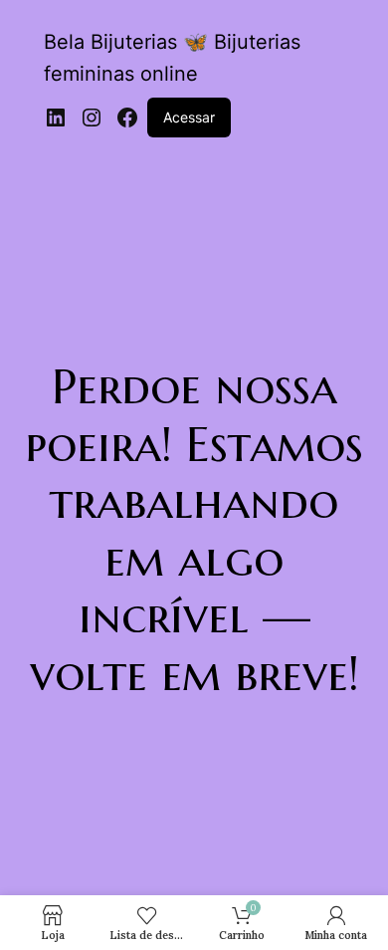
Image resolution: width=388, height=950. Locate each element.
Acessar (189, 117)
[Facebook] (127, 117)
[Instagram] (91, 117)
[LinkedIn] (56, 117)
